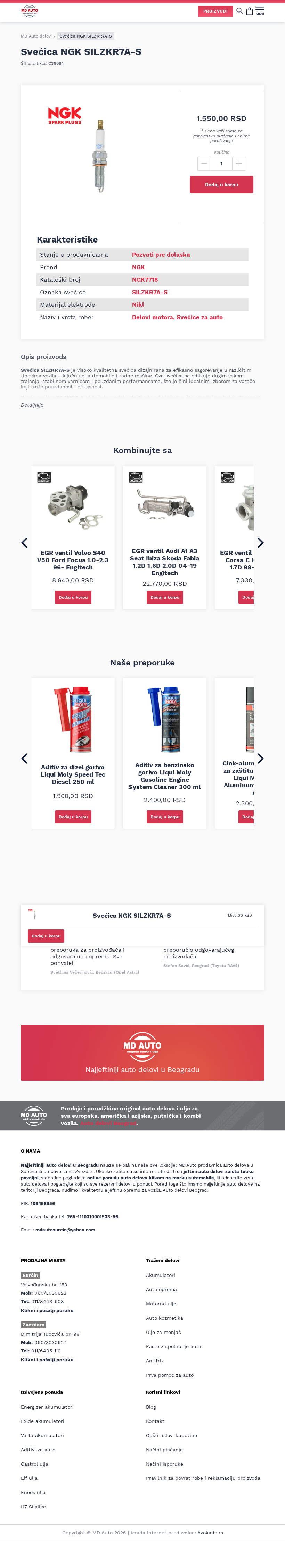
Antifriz (155, 1360)
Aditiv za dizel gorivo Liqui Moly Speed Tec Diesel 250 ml (73, 774)
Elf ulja (29, 1478)
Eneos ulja (33, 1492)
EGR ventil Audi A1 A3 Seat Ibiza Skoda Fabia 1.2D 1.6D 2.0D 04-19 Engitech (164, 561)
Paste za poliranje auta (173, 1346)
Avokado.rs (210, 1532)
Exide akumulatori (42, 1421)
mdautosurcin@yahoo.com (65, 1229)
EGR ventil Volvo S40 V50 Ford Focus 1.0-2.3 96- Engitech (72, 560)
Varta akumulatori (42, 1435)
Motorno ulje (161, 1303)
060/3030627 (50, 1342)
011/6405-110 (46, 1350)
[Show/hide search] (239, 10)
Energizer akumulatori (47, 1407)
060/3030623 (50, 1293)
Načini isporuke (164, 1464)
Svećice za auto (200, 317)
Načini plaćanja (164, 1449)
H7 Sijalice (33, 1506)
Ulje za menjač (163, 1332)
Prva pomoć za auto (170, 1375)
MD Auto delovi (36, 36)
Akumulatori (160, 1275)
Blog (151, 1407)
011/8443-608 (47, 1301)
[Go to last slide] (24, 543)
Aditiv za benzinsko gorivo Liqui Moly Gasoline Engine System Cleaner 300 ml (164, 775)
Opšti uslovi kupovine (171, 1435)
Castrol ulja (34, 1464)
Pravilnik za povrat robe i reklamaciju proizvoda (203, 1478)
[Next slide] (260, 543)
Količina (221, 152)
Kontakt (155, 1421)
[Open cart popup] (249, 10)
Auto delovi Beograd (108, 1123)
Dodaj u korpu (221, 184)
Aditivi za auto (38, 1449)
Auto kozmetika (164, 1318)
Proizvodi (215, 11)
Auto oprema (161, 1289)
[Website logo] (29, 11)
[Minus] (204, 164)
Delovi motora (152, 317)
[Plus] (239, 164)
